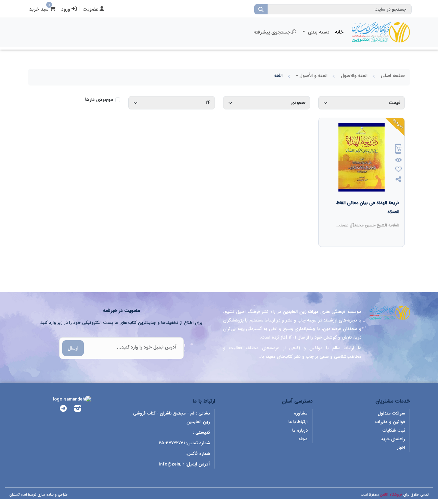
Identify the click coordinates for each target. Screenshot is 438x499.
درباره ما (300, 430)
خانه (339, 32)
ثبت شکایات (394, 430)
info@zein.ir (171, 464)
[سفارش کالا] (398, 150)
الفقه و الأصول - (311, 75)
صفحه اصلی (393, 75)
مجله (303, 439)
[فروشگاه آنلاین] (381, 32)
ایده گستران (18, 494)
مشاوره (301, 413)
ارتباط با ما (298, 421)
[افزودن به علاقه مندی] (398, 170)
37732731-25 (172, 443)
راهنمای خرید (393, 439)
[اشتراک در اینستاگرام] (77, 409)
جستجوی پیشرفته (272, 32)
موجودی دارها (99, 99)
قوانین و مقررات (390, 421)
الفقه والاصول (354, 75)
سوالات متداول (391, 413)
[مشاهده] (398, 160)
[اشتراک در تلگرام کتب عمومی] (63, 409)
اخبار (401, 447)
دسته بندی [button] (318, 32)
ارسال (73, 348)
